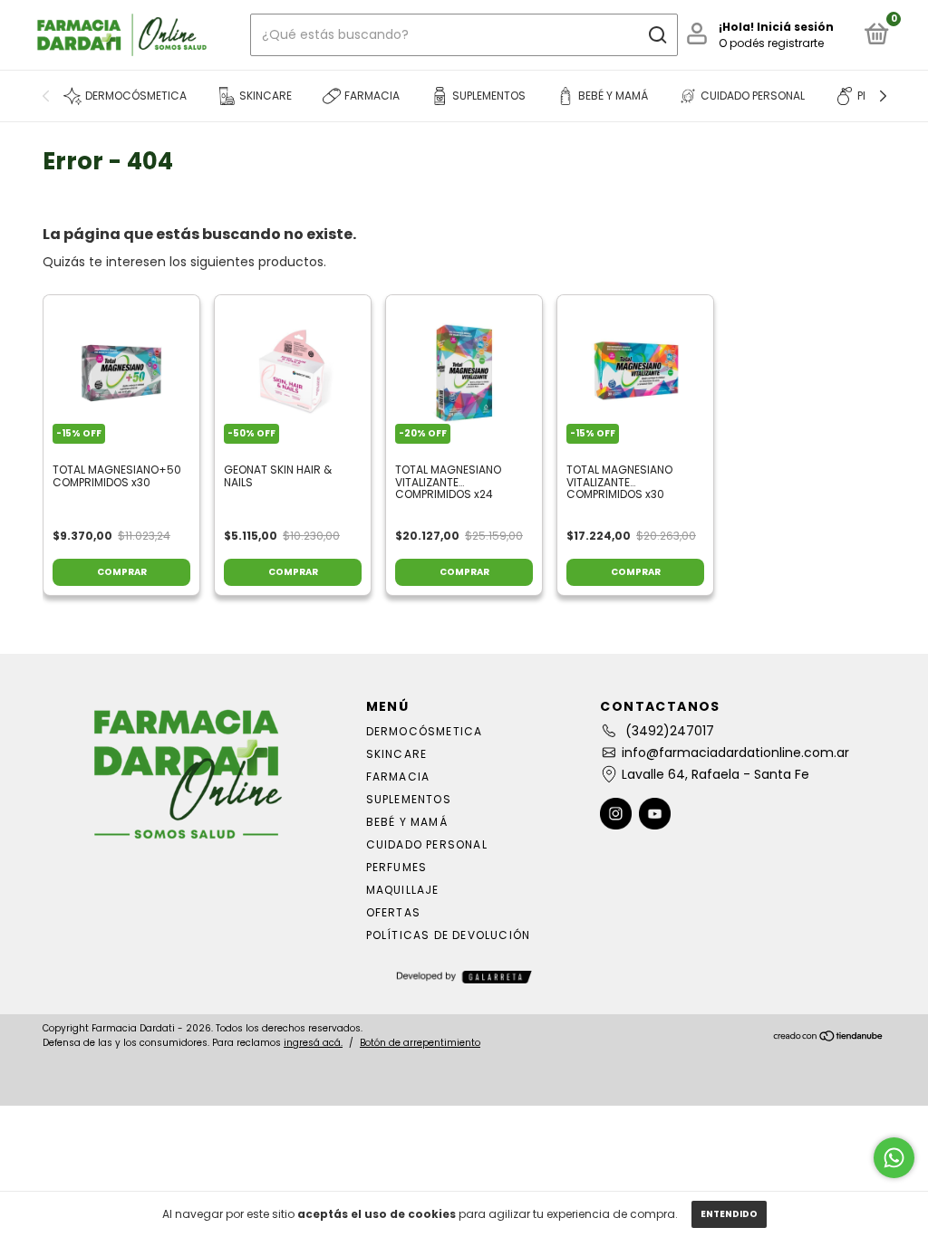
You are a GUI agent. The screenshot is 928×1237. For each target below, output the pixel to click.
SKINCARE (397, 754)
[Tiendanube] (828, 1038)
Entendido (729, 1214)
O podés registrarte (771, 43)
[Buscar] (657, 35)
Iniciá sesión (795, 26)
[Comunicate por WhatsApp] (894, 1157)
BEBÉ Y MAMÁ (407, 821)
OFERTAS (393, 912)
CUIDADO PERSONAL (427, 844)
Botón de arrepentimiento (420, 1043)
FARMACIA (398, 776)
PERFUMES (397, 867)
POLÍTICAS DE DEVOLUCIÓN (448, 935)
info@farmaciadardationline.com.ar (735, 752)
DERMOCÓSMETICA (424, 731)
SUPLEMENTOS (408, 799)
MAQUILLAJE (403, 889)
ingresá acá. (313, 1043)
